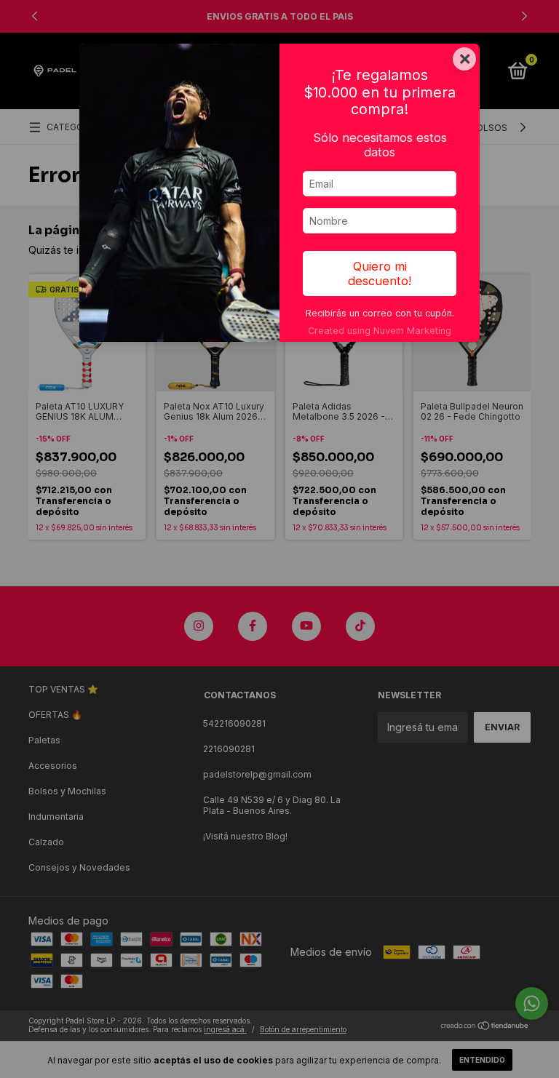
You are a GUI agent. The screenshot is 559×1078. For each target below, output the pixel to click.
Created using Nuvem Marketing (379, 330)
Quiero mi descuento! (379, 273)
